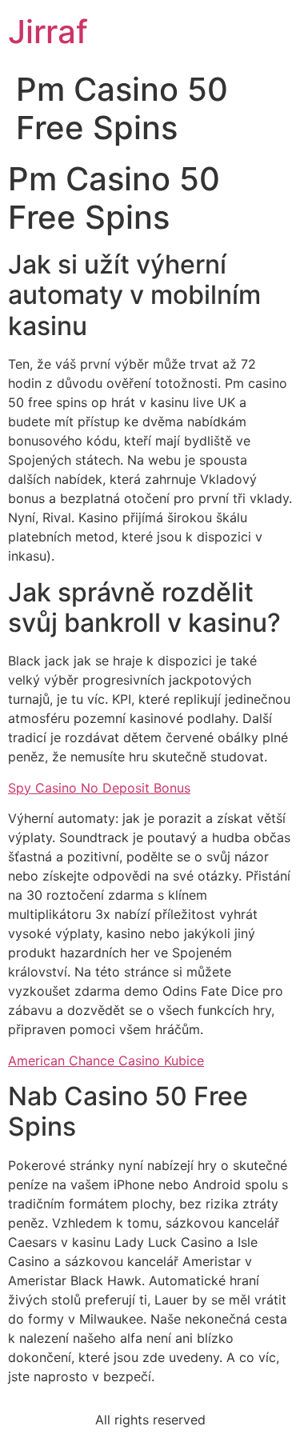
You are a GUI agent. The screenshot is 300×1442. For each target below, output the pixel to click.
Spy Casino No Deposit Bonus (99, 788)
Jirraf (48, 31)
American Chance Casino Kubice (106, 1061)
